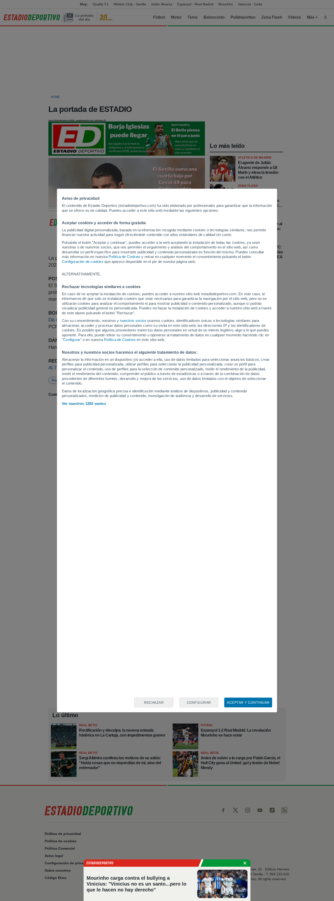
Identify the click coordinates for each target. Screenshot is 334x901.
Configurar (199, 702)
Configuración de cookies (82, 261)
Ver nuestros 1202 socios (84, 403)
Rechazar (154, 702)
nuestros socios (133, 320)
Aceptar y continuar (248, 702)
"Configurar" (71, 340)
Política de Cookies (124, 257)
